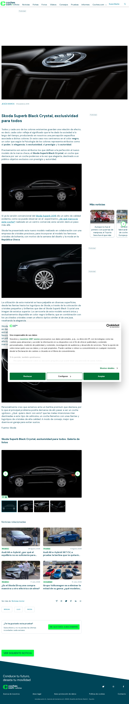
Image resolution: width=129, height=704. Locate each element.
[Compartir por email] (56, 601)
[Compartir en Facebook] (70, 601)
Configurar (63, 376)
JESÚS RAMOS (8, 103)
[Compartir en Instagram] (60, 601)
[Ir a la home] (10, 3)
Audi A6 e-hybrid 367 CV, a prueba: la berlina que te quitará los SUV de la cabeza (60, 531)
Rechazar (27, 376)
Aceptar (101, 376)
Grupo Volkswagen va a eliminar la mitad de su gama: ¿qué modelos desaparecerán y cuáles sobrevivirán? (61, 564)
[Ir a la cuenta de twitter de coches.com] (103, 686)
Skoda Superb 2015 (46, 215)
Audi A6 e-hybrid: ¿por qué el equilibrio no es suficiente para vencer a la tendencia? (19, 531)
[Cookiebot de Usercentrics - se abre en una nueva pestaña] (108, 326)
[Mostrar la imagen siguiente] (77, 473)
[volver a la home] (12, 686)
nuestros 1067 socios (30, 339)
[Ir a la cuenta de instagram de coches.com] (113, 686)
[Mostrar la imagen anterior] (5, 473)
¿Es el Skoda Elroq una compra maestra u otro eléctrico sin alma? (21, 563)
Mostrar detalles (107, 368)
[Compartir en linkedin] (75, 601)
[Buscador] (124, 4)
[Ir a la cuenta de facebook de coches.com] (123, 686)
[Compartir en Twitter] (65, 601)
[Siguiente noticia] (123, 223)
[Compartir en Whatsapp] (80, 601)
